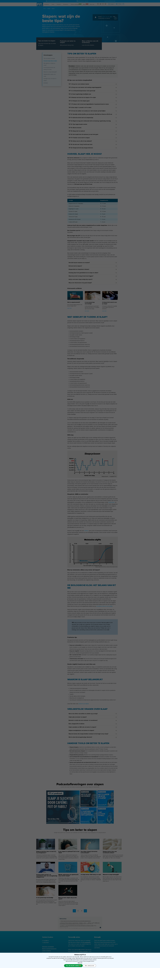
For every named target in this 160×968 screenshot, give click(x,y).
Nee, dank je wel (89, 965)
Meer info (80, 962)
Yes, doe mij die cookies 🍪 (73, 965)
